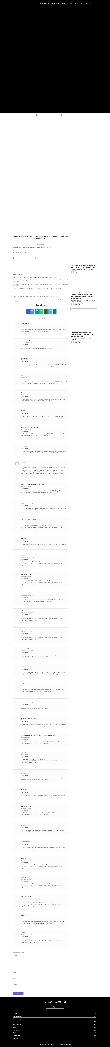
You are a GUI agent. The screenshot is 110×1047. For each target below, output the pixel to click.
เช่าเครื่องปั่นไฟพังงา (26, 896)
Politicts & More (64, 3)
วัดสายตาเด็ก (24, 772)
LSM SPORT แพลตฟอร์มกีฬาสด (28, 519)
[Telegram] (37, 310)
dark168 (23, 915)
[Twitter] (50, 310)
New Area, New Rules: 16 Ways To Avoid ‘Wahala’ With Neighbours (83, 266)
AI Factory (23, 375)
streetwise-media (79, 270)
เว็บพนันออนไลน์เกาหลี (26, 806)
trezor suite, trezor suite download (29, 427)
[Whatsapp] (41, 310)
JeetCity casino (24, 445)
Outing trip (23, 538)
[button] (55, 1007)
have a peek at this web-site (27, 648)
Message (15, 955)
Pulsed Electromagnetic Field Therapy (30, 502)
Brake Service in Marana (26, 340)
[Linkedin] (54, 310)
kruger (22, 683)
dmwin (22, 593)
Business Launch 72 (26, 323)
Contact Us (88, 3)
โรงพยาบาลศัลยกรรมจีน (27, 574)
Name (14, 972)
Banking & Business (44, 3)
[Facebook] (28, 310)
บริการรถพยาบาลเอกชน (26, 393)
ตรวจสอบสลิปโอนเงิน (26, 666)
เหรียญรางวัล (24, 858)
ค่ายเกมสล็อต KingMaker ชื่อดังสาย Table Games (32, 484)
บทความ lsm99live (25, 701)
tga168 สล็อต (24, 753)
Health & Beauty (74, 3)
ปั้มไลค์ (22, 611)
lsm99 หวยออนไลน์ (25, 841)
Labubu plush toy (25, 789)
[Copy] (46, 310)
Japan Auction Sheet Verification (29, 718)
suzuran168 (23, 555)
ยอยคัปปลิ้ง (23, 630)
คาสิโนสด (23, 932)
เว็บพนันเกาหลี (24, 358)
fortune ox (23, 877)
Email (14, 978)
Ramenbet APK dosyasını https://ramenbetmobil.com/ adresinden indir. (38, 735)
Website (15, 984)
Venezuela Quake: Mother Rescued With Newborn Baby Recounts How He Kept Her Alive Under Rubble (82, 295)
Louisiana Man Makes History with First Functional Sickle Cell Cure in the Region (82, 334)
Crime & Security (55, 3)
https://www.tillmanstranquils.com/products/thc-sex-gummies (47, 467)
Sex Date (23, 410)
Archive (82, 3)
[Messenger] (32, 310)
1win (22, 824)
